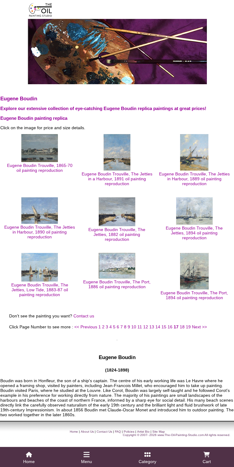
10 (133, 326)
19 (188, 326)
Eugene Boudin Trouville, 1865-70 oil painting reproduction (40, 168)
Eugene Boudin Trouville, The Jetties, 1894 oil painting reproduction (194, 233)
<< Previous (85, 326)
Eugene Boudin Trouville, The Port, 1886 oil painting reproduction (117, 284)
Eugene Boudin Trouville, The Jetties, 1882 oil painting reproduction (116, 234)
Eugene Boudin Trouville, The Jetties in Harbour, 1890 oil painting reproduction (39, 232)
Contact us (83, 315)
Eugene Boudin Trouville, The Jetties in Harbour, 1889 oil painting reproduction (194, 178)
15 (163, 326)
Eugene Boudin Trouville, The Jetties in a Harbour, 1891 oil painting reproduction (117, 178)
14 (157, 326)
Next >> (199, 326)
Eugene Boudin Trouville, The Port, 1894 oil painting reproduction (194, 295)
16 (170, 326)
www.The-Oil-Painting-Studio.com (181, 435)
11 (139, 326)
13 (151, 326)
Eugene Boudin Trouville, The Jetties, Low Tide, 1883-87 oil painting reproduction (39, 289)
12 (145, 326)
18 (182, 326)
